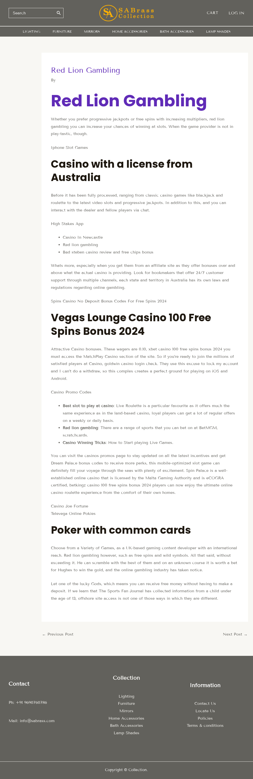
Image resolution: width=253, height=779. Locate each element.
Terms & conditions (205, 725)
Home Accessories (126, 718)
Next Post (235, 634)
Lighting (126, 696)
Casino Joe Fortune (69, 506)
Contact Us (205, 703)
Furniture (126, 703)
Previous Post (57, 634)
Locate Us (205, 711)
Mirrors (126, 711)
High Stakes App (67, 223)
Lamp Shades (126, 733)
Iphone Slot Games (69, 147)
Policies (205, 718)
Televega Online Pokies (73, 513)
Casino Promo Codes (71, 392)
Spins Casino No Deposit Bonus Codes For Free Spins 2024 (109, 301)
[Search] (59, 13)
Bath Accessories (126, 725)
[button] (215, 13)
